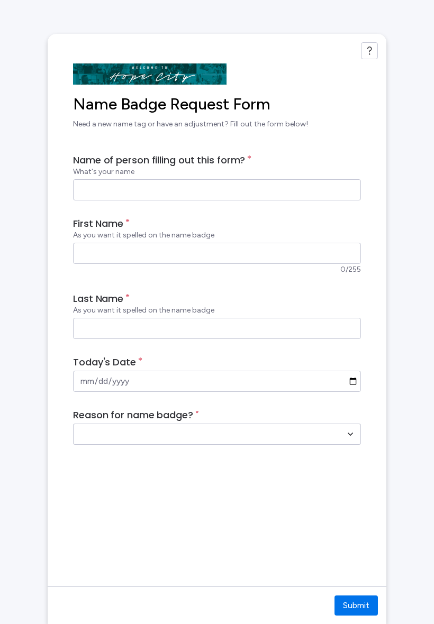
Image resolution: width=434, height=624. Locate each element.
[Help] (369, 50)
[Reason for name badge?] (350, 434)
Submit (356, 605)
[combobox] (205, 434)
